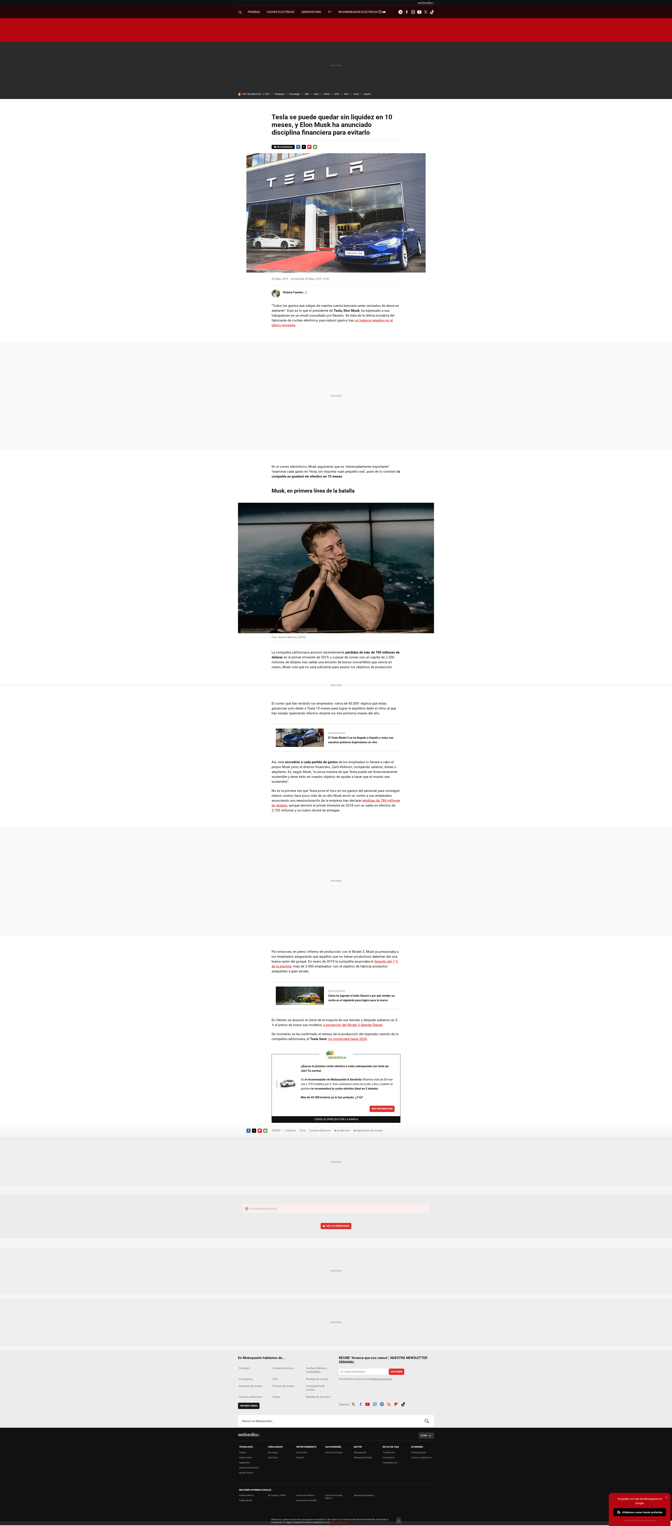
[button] (295, 292)
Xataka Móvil (245, 1457)
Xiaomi (367, 94)
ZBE (307, 94)
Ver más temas (249, 1405)
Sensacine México (305, 1495)
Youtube (419, 12)
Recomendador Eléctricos (358, 12)
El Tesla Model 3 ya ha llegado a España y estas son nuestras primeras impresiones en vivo (360, 740)
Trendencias (389, 1452)
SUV (346, 94)
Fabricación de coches (369, 1130)
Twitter (426, 12)
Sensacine (301, 1452)
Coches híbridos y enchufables (316, 1370)
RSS (389, 1404)
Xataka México (246, 1495)
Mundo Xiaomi (246, 1472)
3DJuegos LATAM (276, 1495)
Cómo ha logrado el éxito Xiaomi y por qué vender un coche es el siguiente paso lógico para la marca (361, 998)
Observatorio (311, 12)
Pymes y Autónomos (421, 1457)
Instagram (413, 12)
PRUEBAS (254, 12)
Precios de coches (283, 1386)
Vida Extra (273, 1457)
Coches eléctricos (320, 1130)
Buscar (427, 1421)
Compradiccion (390, 1462)
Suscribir (396, 1371)
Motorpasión (360, 1452)
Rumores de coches (250, 1386)
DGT (267, 94)
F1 (329, 12)
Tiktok (432, 12)
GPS (337, 94)
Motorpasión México (364, 1495)
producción (343, 1130)
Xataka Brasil (245, 1500)
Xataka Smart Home (249, 1467)
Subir (424, 1435)
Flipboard (309, 147)
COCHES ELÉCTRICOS (280, 12)
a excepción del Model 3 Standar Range (352, 1025)
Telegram (400, 12)
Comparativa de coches (315, 1387)
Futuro (276, 1396)
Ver (337, 1226)
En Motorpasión (336, 733)
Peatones (279, 94)
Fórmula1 (244, 1368)
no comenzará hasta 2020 (347, 1039)
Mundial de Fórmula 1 (318, 1396)
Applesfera (244, 1462)
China (327, 94)
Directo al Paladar (334, 1452)
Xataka (242, 1452)
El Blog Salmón (418, 1452)
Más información (382, 1108)
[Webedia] (426, 3)
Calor (316, 94)
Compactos (246, 1379)
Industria (291, 1130)
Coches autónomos (250, 1396)
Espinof (300, 1457)
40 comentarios (285, 147)
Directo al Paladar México (334, 1496)
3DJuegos (273, 1452)
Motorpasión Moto (363, 1457)
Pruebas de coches (317, 1379)
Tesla (356, 94)
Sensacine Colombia (306, 1500)
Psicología (294, 94)
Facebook (407, 12)
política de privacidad (381, 1379)
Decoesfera (388, 1457)
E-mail (315, 147)
